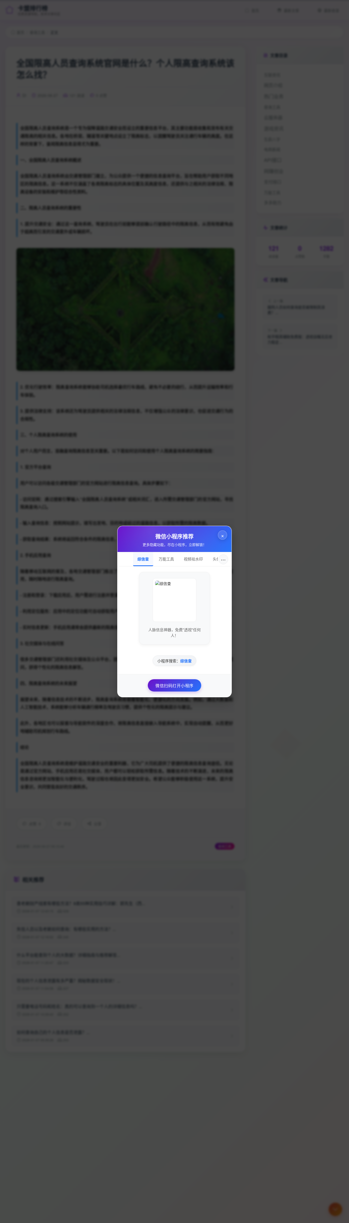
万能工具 (166, 559)
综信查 (143, 559)
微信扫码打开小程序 (174, 685)
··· (223, 559)
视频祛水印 (193, 559)
